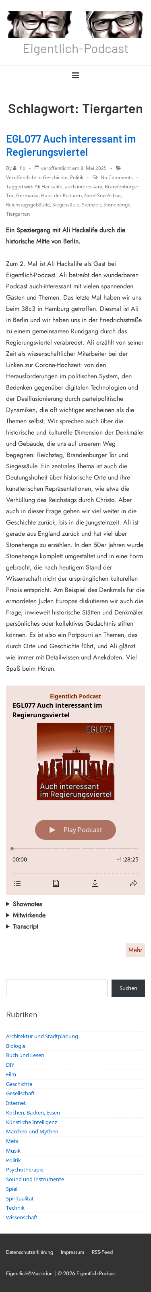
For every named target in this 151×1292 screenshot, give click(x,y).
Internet (16, 1102)
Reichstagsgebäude (28, 204)
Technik (15, 1207)
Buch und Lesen (25, 1055)
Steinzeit (91, 204)
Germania (27, 195)
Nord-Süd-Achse (102, 195)
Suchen (128, 988)
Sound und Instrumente (35, 1179)
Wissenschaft (21, 1217)
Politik (76, 177)
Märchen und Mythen (32, 1131)
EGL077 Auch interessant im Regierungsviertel (71, 145)
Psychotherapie (24, 1169)
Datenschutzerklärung (29, 1252)
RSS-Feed (102, 1252)
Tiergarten (18, 213)
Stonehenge (116, 204)
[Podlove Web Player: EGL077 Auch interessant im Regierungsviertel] (75, 790)
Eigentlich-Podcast (76, 47)
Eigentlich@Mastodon (29, 1273)
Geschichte (55, 177)
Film (11, 1074)
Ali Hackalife (48, 186)
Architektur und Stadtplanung (42, 1036)
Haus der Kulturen (61, 195)
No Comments (117, 177)
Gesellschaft (20, 1093)
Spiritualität (20, 1198)
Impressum (72, 1252)
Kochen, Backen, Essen (33, 1112)
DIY (10, 1064)
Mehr (135, 950)
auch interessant (83, 186)
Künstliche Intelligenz (31, 1122)
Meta (12, 1141)
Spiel (11, 1188)
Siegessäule (65, 204)
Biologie (15, 1045)
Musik (13, 1150)
